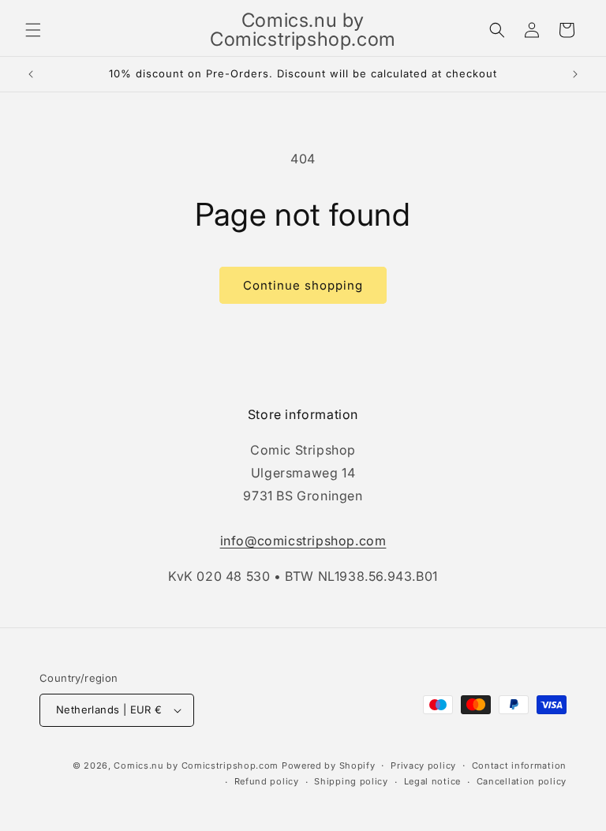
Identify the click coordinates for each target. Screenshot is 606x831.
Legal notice (432, 781)
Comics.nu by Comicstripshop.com (196, 765)
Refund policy (266, 781)
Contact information (519, 765)
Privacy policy (423, 765)
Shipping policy (351, 781)
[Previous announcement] (30, 74)
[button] (33, 30)
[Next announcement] (575, 74)
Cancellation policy (522, 781)
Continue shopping (303, 285)
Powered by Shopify (329, 765)
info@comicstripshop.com (303, 540)
